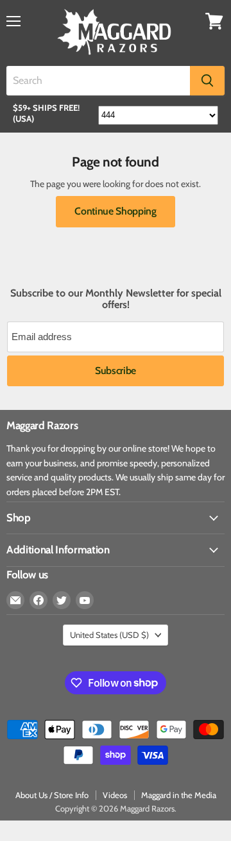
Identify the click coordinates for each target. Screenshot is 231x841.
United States (109, 635)
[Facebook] (38, 600)
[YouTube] (85, 600)
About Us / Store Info (52, 795)
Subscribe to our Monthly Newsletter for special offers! (115, 299)
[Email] (15, 600)
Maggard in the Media (178, 795)
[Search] (207, 80)
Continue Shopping (115, 211)
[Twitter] (62, 600)
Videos (115, 795)
